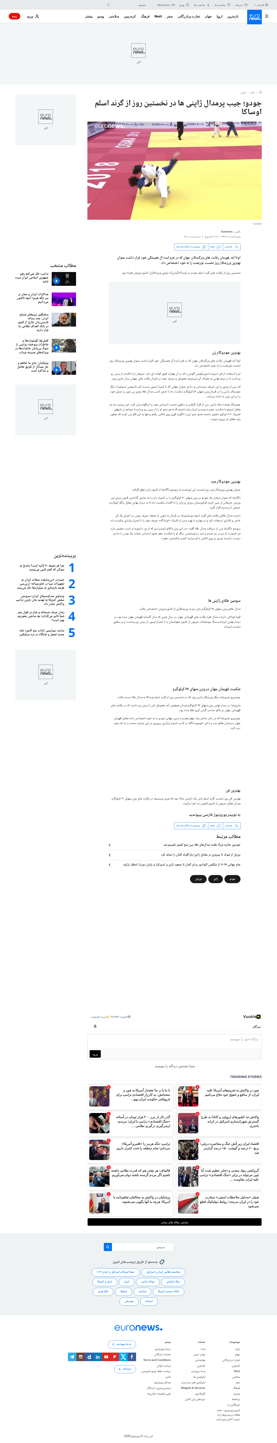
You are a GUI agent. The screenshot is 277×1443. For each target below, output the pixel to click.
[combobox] (129, 5)
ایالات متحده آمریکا (168, 1291)
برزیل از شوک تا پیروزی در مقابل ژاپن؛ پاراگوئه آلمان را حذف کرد (200, 855)
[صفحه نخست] (260, 92)
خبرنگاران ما (234, 1404)
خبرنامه (127, 1369)
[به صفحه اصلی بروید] (254, 17)
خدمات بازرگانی (162, 1354)
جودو (232, 878)
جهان (208, 16)
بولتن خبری (199, 1354)
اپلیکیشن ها (199, 1377)
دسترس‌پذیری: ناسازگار (159, 1388)
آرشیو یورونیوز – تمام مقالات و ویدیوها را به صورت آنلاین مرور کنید (228, 1415)
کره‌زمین (130, 16)
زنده (14, 16)
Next (158, 16)
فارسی (260, 4)
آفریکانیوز (200, 1393)
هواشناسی (199, 1360)
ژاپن (215, 878)
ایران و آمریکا (104, 1281)
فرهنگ (145, 16)
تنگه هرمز (103, 1291)
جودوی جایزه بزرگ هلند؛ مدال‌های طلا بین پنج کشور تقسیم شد (201, 845)
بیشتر (168, 1342)
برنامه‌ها (236, 1399)
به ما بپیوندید (198, 1371)
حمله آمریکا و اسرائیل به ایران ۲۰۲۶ (116, 1272)
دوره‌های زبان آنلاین (195, 1399)
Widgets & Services (193, 1388)
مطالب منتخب (63, 266)
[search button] (108, 5)
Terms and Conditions (157, 1360)
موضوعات (234, 1342)
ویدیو (101, 16)
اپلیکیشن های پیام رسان (193, 1382)
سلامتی (114, 16)
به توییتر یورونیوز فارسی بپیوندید (214, 815)
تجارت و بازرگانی (189, 16)
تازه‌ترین (232, 16)
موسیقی (129, 1301)
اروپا (219, 16)
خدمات (201, 1342)
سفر (170, 16)
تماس (168, 1377)
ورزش (243, 92)
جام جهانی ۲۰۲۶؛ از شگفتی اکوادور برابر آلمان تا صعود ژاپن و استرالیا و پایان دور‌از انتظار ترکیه (181, 865)
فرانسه (142, 1291)
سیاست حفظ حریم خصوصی (156, 1371)
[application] (174, 171)
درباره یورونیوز (163, 1349)
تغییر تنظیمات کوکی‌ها (159, 1393)
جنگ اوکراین (173, 1281)
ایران (126, 1281)
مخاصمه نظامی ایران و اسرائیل (163, 1272)
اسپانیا (149, 1301)
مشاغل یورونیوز (162, 1382)
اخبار (252, 92)
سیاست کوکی (164, 1365)
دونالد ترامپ (148, 1281)
